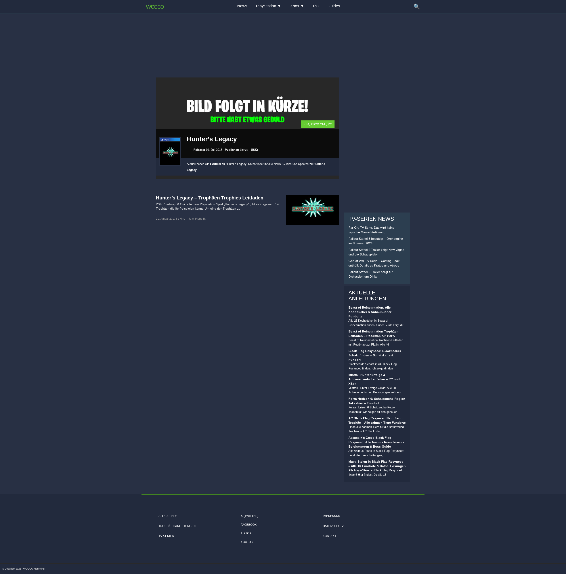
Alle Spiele (168, 516)
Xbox (294, 6)
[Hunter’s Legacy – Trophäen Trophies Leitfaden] (312, 210)
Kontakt (329, 536)
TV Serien (166, 536)
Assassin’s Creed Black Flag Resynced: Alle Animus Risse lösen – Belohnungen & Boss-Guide (376, 442)
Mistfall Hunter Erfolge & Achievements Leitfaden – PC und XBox (374, 379)
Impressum (331, 516)
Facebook (249, 524)
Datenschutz (333, 526)
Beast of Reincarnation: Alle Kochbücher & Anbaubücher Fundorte (369, 312)
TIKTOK (246, 533)
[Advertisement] (283, 41)
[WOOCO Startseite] (155, 7)
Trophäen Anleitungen (177, 526)
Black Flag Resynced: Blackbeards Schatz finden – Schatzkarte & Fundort (374, 355)
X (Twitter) (249, 516)
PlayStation (266, 6)
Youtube (248, 542)
